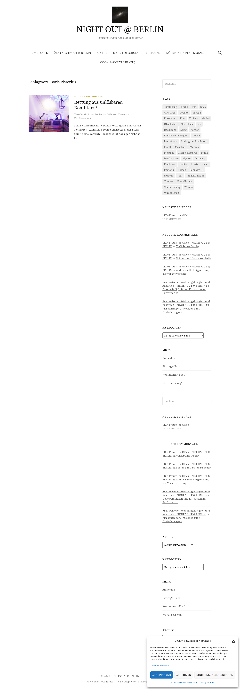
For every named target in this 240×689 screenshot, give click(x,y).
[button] (233, 640)
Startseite (40, 53)
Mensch (194, 147)
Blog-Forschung (126, 53)
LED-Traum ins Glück (175, 215)
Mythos (187, 158)
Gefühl (206, 118)
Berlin (184, 106)
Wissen (188, 187)
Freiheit (193, 118)
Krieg (183, 129)
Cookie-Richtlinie (178, 682)
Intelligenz (170, 129)
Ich (199, 124)
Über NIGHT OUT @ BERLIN (200, 682)
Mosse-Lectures (187, 152)
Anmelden (168, 358)
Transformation (195, 175)
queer (205, 164)
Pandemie (170, 164)
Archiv (102, 53)
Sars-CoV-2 (196, 169)
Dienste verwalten (160, 665)
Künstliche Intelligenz (185, 53)
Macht (167, 147)
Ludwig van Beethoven (194, 141)
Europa (196, 112)
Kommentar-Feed (173, 374)
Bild (194, 106)
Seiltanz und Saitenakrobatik (193, 258)
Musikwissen (171, 158)
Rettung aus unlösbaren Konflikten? (98, 105)
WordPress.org (172, 383)
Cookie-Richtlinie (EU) (117, 62)
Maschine (180, 147)
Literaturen (170, 141)
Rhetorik (169, 169)
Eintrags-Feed (171, 366)
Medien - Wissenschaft (89, 96)
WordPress (107, 681)
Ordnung (200, 158)
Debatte (184, 112)
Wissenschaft (171, 192)
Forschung (170, 118)
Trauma (168, 181)
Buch (203, 106)
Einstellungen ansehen (214, 674)
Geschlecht (187, 124)
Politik (183, 164)
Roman (182, 169)
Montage (169, 152)
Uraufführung (184, 181)
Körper (195, 129)
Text (179, 175)
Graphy (128, 681)
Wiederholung (172, 187)
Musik (204, 152)
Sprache (168, 175)
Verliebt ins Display (187, 246)
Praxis (194, 164)
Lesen (196, 135)
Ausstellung (170, 106)
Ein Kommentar (83, 118)
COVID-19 (170, 112)
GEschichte (170, 124)
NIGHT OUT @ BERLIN (120, 29)
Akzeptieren (161, 674)
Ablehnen (183, 674)
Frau (182, 118)
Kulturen (152, 53)
